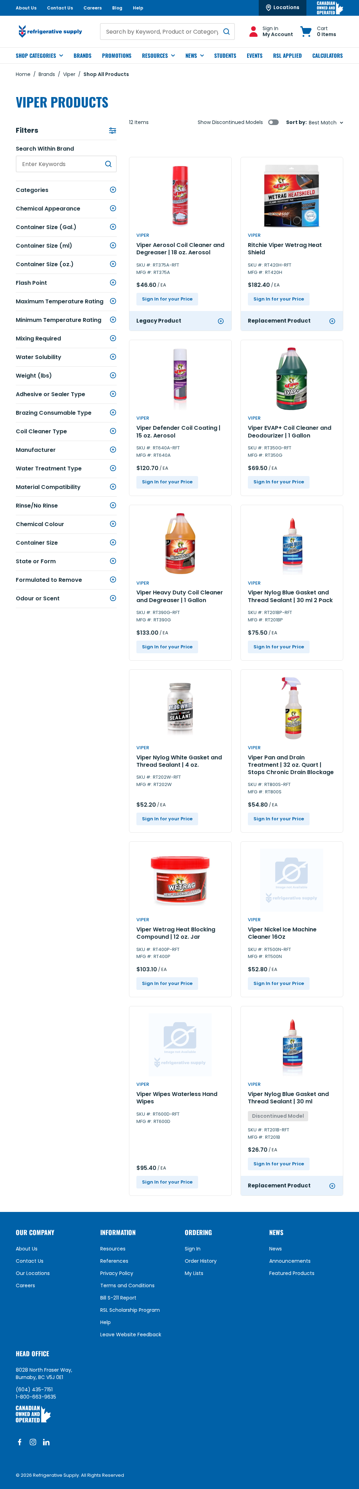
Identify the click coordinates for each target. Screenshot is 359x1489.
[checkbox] (273, 122)
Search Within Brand (45, 149)
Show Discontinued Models (230, 122)
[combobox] (167, 31)
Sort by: (296, 122)
